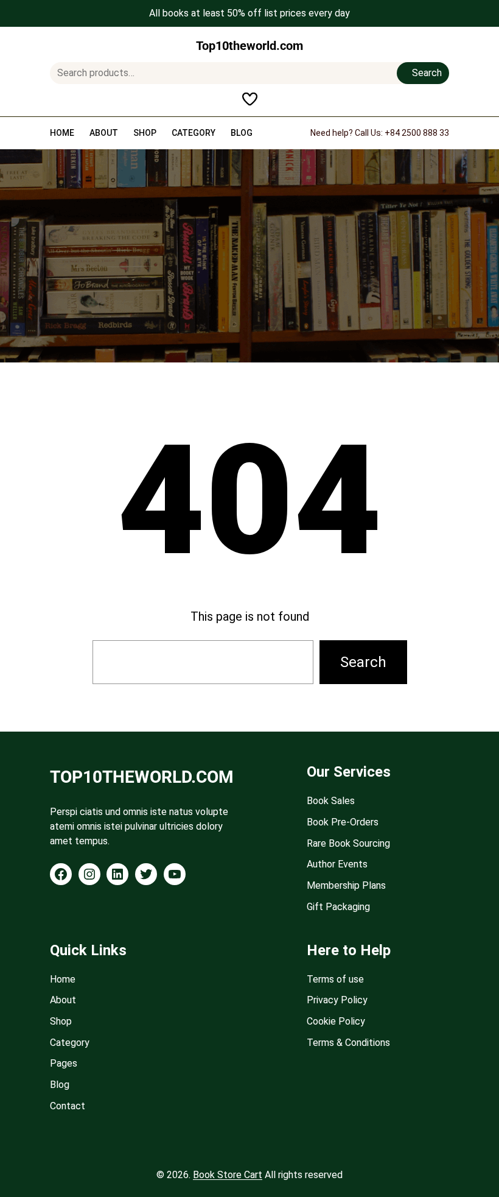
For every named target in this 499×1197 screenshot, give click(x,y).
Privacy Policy (337, 1000)
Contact (67, 1106)
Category (69, 1042)
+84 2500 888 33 (417, 133)
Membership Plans (346, 885)
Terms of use (335, 979)
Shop (61, 1021)
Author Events (337, 864)
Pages (63, 1063)
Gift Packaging (338, 907)
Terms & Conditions (348, 1042)
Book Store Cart (227, 1175)
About (63, 1000)
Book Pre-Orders (343, 822)
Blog (59, 1084)
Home (62, 979)
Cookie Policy (336, 1021)
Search (427, 73)
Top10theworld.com (249, 45)
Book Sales (331, 801)
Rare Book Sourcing (348, 843)
